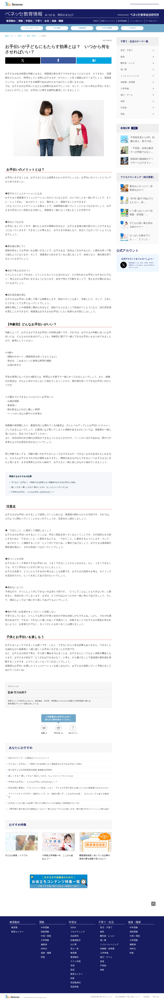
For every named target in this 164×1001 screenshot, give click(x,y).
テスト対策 (75, 961)
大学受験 (45, 940)
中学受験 (45, 927)
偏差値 (44, 944)
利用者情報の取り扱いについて (101, 997)
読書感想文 (75, 940)
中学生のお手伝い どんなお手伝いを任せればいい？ (32, 492)
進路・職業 (57, 21)
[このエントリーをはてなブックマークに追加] (94, 62)
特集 (123, 114)
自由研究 (74, 936)
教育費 (14, 927)
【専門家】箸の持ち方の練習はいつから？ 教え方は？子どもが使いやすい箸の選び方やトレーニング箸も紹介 (58, 809)
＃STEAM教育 (107, 28)
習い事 (124, 69)
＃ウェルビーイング (32, 28)
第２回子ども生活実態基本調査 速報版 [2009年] (30, 770)
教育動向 (11, 21)
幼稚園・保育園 (128, 82)
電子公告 (156, 997)
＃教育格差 (82, 28)
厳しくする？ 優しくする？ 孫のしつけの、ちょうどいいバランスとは (39, 487)
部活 (72, 970)
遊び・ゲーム (127, 95)
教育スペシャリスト (108, 21)
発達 (123, 101)
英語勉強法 (75, 982)
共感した (44, 733)
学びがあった (58, 733)
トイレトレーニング (130, 76)
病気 (123, 57)
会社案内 (146, 997)
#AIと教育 (56, 28)
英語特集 (74, 987)
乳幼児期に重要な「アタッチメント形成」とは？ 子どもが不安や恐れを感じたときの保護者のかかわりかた (58, 788)
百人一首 (74, 949)
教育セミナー (17, 932)
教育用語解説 (122, 21)
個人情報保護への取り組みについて (128, 997)
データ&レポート (152, 21)
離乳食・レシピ (128, 63)
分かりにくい (73, 733)
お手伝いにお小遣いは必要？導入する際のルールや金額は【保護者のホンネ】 (44, 803)
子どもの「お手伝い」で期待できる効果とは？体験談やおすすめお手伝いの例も (43, 482)
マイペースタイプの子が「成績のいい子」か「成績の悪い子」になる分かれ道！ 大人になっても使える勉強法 (58, 795)
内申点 (44, 949)
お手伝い (44, 36)
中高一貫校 (46, 936)
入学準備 (125, 88)
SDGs (73, 927)
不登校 (124, 108)
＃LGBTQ (132, 28)
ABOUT (96, 21)
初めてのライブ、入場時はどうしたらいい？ (28, 758)
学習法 (29, 21)
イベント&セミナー (136, 21)
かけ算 (73, 944)
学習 (72, 965)
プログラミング (77, 932)
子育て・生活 (42, 21)
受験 (20, 21)
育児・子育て (127, 50)
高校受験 (45, 932)
